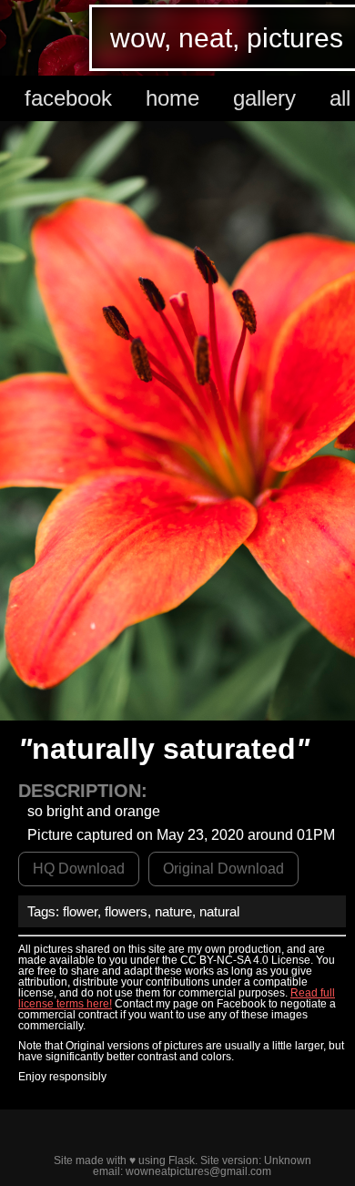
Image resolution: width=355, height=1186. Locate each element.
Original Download (223, 868)
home (172, 98)
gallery (264, 98)
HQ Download (79, 868)
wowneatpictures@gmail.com (198, 1171)
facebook (68, 98)
